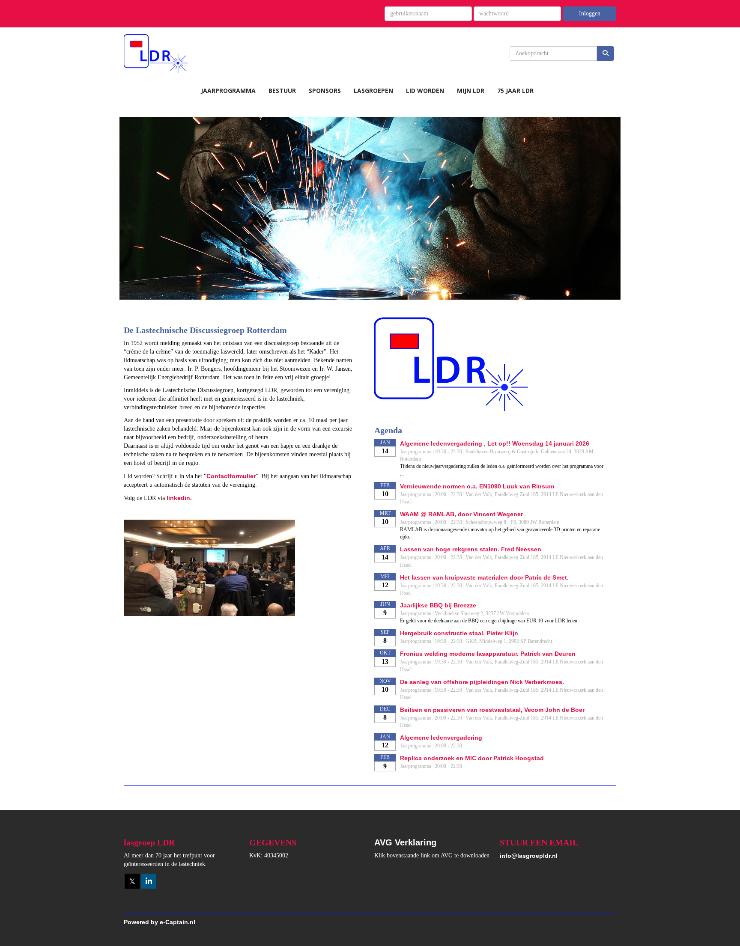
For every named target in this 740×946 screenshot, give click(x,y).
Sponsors (325, 90)
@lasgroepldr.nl (529, 855)
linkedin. (179, 497)
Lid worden (425, 90)
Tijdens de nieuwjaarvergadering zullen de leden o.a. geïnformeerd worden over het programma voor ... (501, 469)
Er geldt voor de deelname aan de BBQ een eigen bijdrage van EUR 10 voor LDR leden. (489, 621)
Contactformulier (231, 476)
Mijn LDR (470, 90)
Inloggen (589, 13)
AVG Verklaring (405, 842)
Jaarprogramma (228, 90)
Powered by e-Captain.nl (159, 922)
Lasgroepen (373, 90)
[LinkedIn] (148, 881)
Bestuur (282, 90)
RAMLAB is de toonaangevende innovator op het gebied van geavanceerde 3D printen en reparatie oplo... (500, 533)
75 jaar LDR (515, 90)
